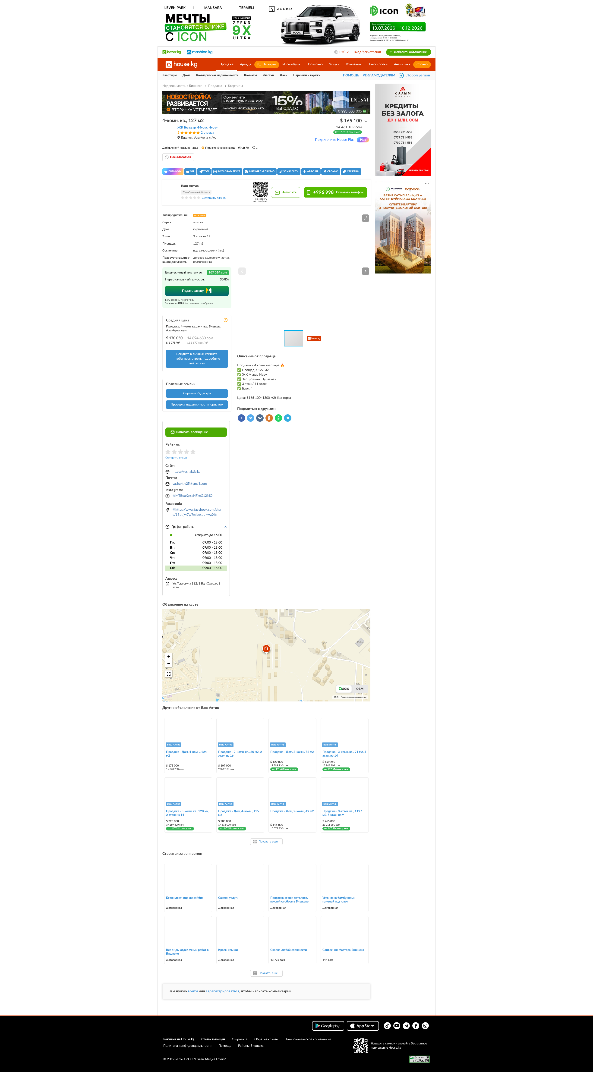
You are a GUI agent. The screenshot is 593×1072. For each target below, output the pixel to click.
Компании (353, 64)
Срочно (422, 64)
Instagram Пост (229, 171)
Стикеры (353, 171)
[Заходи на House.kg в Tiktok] (387, 1025)
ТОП (206, 171)
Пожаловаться (180, 157)
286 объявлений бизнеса (196, 192)
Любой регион (418, 75)
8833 (182, 303)
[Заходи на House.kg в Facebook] (415, 1025)
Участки (268, 75)
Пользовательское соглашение (308, 1039)
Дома (186, 75)
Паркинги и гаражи (307, 75)
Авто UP (313, 171)
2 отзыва (207, 132)
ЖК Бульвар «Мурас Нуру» (197, 127)
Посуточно (314, 64)
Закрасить (290, 171)
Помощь (224, 1045)
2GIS (336, 697)
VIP (192, 171)
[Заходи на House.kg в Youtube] (396, 1025)
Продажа (226, 64)
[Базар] (171, 52)
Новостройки (377, 64)
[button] (365, 218)
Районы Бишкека (251, 1045)
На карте (269, 64)
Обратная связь (266, 1039)
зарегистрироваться (222, 991)
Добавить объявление (410, 52)
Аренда (245, 64)
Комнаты (250, 75)
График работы (183, 526)
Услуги (334, 64)
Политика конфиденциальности (187, 1045)
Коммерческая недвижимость (217, 75)
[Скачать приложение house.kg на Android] (328, 1026)
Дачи (283, 75)
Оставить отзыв (214, 198)
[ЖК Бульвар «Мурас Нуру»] (168, 132)
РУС (342, 52)
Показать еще (268, 841)
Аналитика (402, 64)
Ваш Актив (190, 186)
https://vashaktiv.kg (186, 471)
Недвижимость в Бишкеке (182, 86)
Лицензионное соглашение (353, 697)
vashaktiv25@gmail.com (190, 483)
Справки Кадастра (197, 393)
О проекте (239, 1039)
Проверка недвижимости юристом (197, 404)
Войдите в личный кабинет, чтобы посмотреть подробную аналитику (197, 358)
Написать (288, 192)
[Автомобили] (199, 52)
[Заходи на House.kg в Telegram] (406, 1025)
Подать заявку (193, 290)
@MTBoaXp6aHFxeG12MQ (192, 495)
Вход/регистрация (368, 52)
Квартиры (169, 75)
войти (193, 991)
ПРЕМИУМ (174, 171)
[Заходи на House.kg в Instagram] (425, 1025)
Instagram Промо (261, 171)
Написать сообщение (192, 432)
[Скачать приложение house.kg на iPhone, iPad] (363, 1026)
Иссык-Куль (291, 64)
